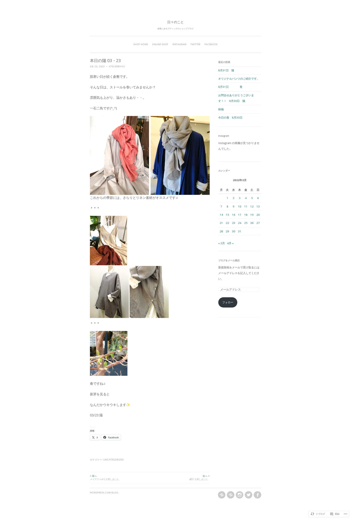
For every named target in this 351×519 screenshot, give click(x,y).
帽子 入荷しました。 (199, 477)
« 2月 (221, 243)
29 (227, 231)
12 (252, 206)
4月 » (230, 243)
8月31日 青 (230, 87)
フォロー (227, 302)
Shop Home (140, 44)
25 (246, 223)
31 (239, 231)
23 (233, 223)
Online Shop (160, 44)
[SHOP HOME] (221, 495)
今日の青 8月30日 (230, 117)
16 (233, 214)
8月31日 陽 (226, 70)
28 (221, 231)
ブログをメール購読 (229, 260)
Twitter (195, 44)
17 (239, 214)
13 (258, 206)
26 (252, 223)
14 (221, 214)
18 (246, 214)
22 (227, 223)
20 (258, 214)
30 (233, 231)
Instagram (179, 44)
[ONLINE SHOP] (230, 495)
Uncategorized (113, 459)
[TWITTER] (248, 495)
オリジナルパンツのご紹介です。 (238, 78)
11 (246, 206)
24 (239, 223)
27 (258, 223)
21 (221, 223)
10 (239, 206)
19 (252, 214)
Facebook (211, 44)
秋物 (221, 109)
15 (227, 214)
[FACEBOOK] (257, 495)
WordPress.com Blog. (104, 492)
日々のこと (175, 22)
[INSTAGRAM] (239, 495)
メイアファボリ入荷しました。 (105, 477)
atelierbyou (117, 66)
